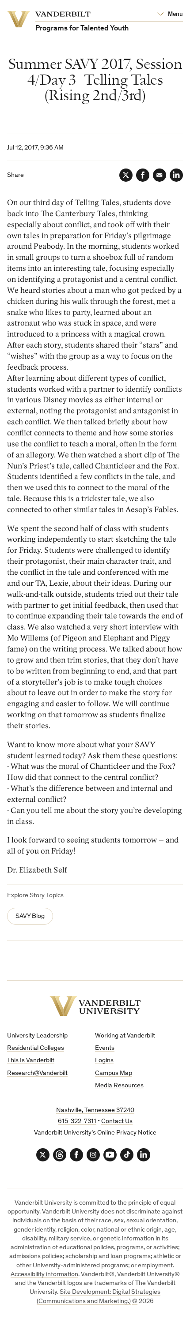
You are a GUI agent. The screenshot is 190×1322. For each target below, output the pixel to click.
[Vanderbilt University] (95, 1006)
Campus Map (113, 1073)
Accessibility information (44, 1274)
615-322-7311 (77, 1121)
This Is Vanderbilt (30, 1060)
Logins (104, 1060)
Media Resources (119, 1085)
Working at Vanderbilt (125, 1036)
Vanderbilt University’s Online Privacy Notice (95, 1133)
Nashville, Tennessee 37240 (95, 1110)
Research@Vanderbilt (37, 1073)
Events (104, 1048)
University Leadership (37, 1036)
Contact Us (117, 1121)
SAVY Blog (30, 916)
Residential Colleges (35, 1048)
